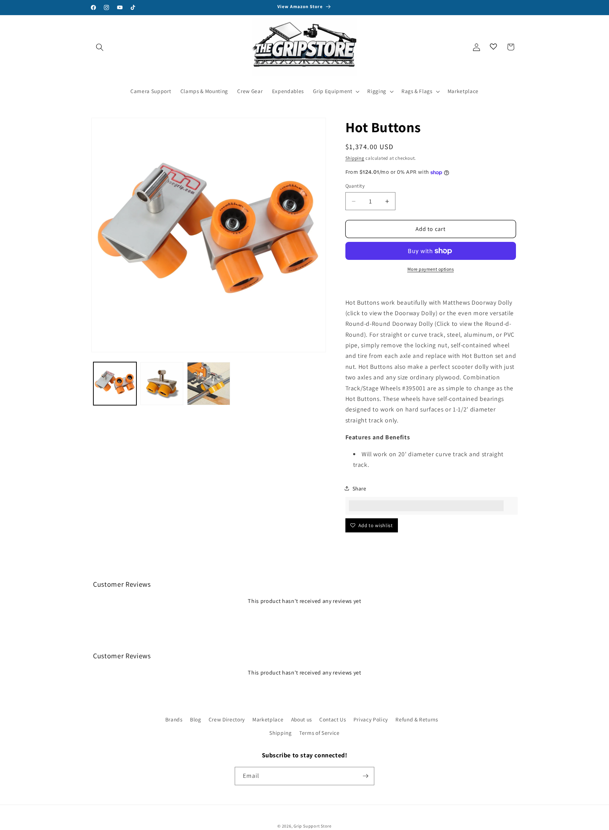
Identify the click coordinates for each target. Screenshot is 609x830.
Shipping (354, 158)
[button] (99, 46)
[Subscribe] (365, 776)
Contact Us (332, 719)
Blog (195, 719)
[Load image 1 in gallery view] (114, 383)
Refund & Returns (416, 719)
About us (301, 719)
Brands (174, 719)
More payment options (430, 269)
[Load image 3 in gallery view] (208, 383)
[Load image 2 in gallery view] (161, 383)
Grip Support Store (313, 826)
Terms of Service (319, 732)
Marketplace (267, 719)
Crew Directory (227, 719)
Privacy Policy (370, 719)
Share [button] (359, 488)
